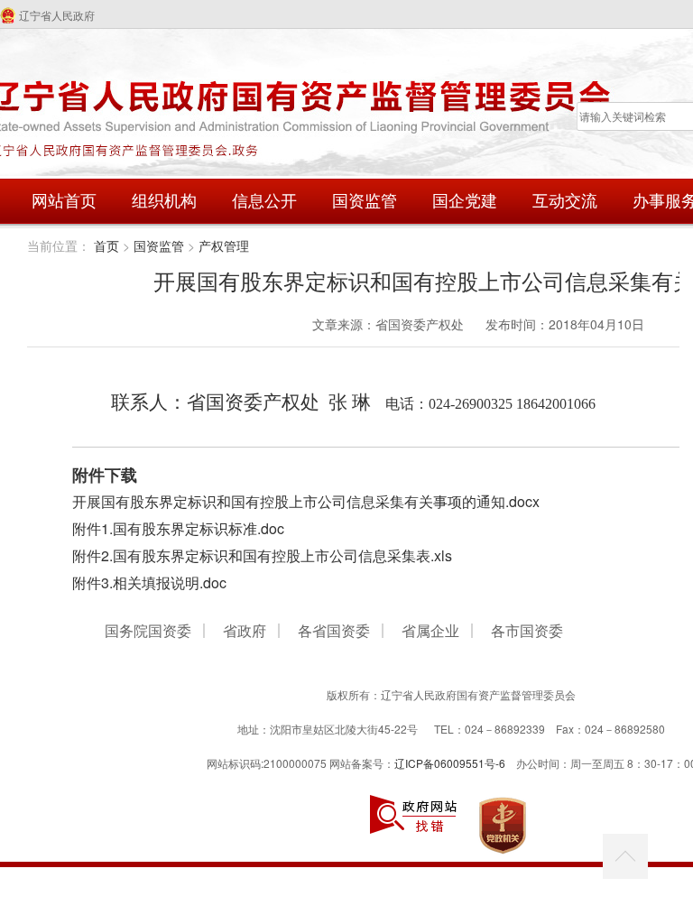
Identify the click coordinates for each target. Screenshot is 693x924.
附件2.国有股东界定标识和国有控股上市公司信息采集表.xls (262, 555)
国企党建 (464, 201)
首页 (106, 245)
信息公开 (264, 201)
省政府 (244, 632)
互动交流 (564, 201)
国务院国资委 (148, 632)
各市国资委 (527, 632)
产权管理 (224, 245)
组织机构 (164, 201)
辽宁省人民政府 (57, 15)
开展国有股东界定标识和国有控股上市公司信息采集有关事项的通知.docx (306, 501)
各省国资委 (334, 632)
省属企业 (430, 632)
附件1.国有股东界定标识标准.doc (178, 528)
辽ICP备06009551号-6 (449, 763)
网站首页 (64, 201)
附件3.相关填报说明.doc (149, 582)
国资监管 (364, 201)
